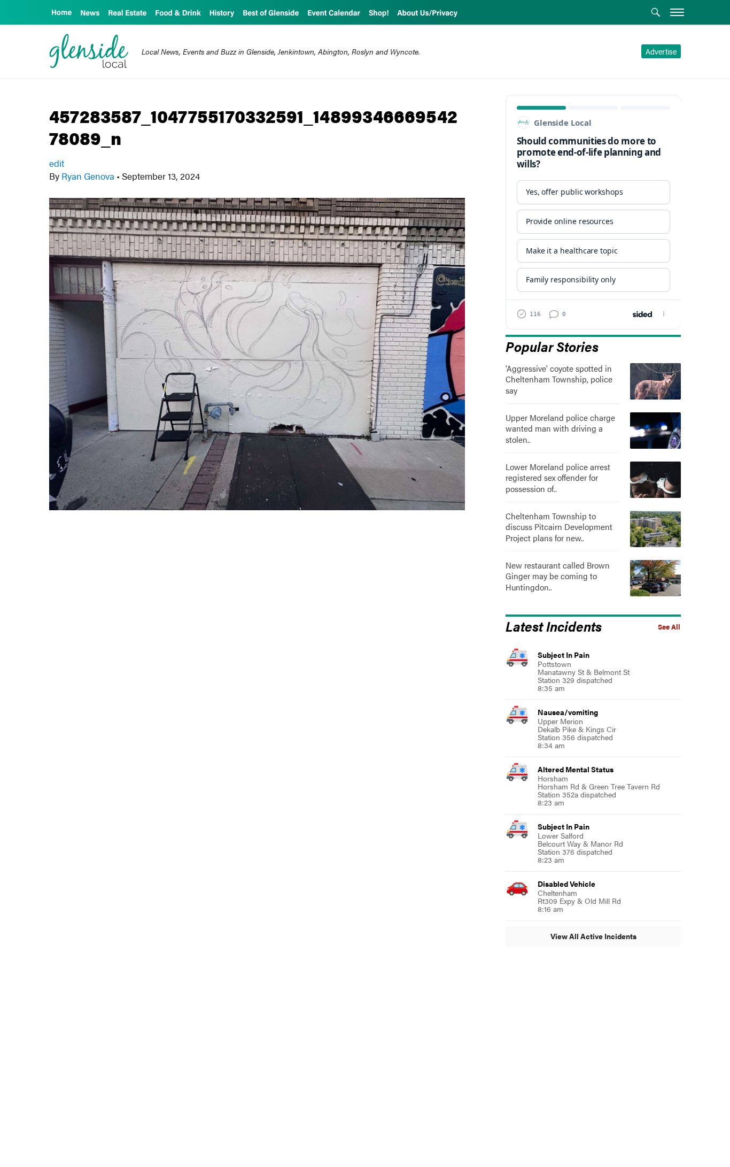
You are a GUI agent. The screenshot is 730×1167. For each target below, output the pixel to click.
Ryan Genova (88, 176)
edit (56, 163)
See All (669, 627)
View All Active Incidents (593, 936)
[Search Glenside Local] (656, 13)
